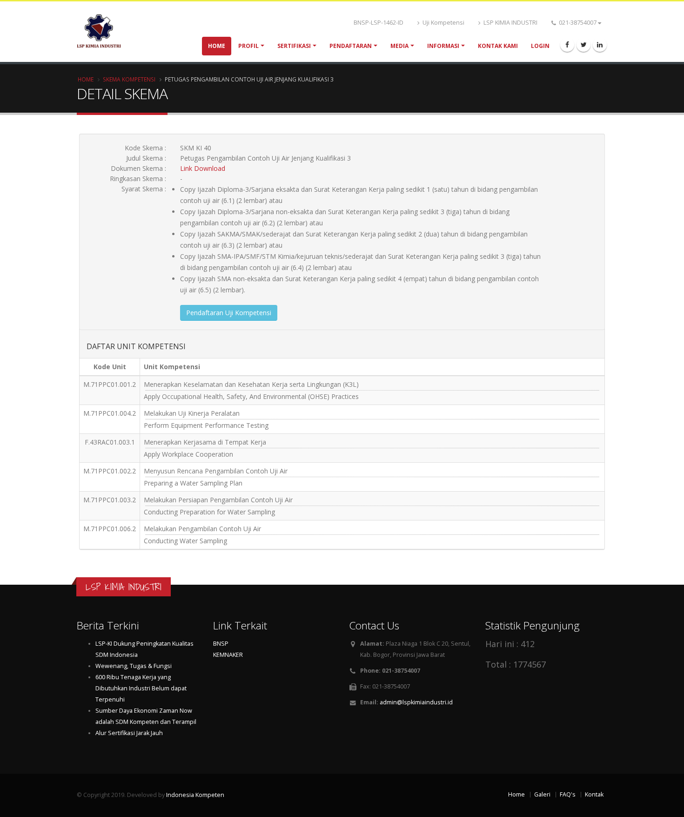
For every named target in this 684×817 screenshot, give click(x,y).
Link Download (202, 168)
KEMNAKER (228, 655)
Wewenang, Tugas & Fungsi (133, 666)
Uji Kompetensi (442, 23)
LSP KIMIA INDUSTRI (509, 23)
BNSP (220, 644)
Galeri (542, 794)
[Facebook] (567, 45)
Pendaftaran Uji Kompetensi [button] (228, 312)
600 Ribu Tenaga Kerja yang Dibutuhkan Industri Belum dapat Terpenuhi (141, 688)
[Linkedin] (600, 45)
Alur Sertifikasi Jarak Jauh (129, 733)
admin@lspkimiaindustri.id (416, 702)
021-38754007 (577, 23)
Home (216, 46)
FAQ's (568, 794)
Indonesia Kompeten (195, 795)
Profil (248, 46)
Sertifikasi (294, 46)
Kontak (594, 794)
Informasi (443, 46)
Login (540, 46)
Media (399, 46)
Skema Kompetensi (129, 79)
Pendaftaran (350, 46)
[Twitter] (583, 45)
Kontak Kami (498, 46)
